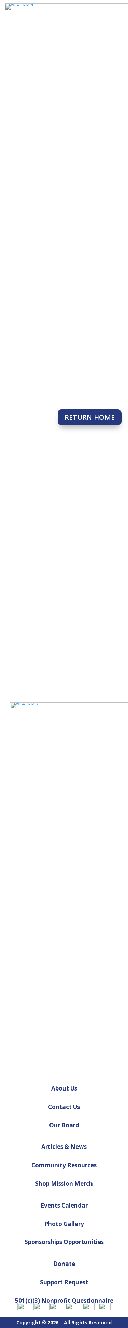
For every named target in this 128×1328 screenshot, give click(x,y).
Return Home (90, 417)
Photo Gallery (64, 1224)
